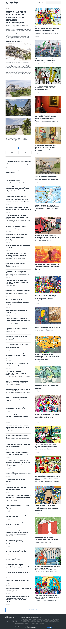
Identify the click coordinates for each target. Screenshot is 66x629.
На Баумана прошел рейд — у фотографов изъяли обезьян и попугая (18, 565)
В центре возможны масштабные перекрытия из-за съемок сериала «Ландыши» (16, 355)
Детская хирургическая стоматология (17, 472)
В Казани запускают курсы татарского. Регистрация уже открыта (18, 573)
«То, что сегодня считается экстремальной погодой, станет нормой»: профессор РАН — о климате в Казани (17, 302)
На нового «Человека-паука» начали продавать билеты (17, 436)
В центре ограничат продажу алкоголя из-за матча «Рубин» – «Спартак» (18, 407)
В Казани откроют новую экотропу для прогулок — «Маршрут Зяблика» (18, 550)
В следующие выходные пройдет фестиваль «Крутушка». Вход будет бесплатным (17, 282)
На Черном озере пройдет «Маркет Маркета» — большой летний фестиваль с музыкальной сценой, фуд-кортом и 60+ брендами (18, 463)
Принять (49, 627)
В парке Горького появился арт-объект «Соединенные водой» (18, 445)
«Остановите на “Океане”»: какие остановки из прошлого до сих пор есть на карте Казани (47, 237)
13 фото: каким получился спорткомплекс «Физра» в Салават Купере (16, 541)
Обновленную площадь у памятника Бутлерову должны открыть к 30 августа (18, 453)
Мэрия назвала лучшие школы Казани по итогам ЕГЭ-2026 (18, 389)
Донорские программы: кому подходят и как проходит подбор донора (18, 290)
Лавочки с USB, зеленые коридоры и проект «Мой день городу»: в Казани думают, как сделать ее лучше (18, 320)
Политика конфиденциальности (34, 617)
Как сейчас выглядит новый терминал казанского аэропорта (18, 523)
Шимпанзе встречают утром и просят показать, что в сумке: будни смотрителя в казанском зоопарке (47, 327)
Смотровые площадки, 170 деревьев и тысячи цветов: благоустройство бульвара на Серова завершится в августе (17, 599)
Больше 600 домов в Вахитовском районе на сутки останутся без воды (17, 531)
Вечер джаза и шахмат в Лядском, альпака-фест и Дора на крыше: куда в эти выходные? (45, 87)
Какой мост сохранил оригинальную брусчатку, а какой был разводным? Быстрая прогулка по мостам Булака (46, 177)
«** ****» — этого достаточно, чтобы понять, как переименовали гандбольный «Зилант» (17, 346)
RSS (26, 617)
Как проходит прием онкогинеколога (17, 558)
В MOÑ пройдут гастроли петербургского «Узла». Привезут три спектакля (16, 373)
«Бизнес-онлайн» (9, 31)
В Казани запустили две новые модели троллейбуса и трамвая (18, 179)
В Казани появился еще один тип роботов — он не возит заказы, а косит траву (17, 217)
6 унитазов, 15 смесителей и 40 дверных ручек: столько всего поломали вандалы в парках (18, 506)
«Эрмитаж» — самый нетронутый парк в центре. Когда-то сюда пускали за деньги (47, 386)
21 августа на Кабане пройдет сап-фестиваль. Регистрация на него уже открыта (17, 416)
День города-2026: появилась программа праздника (15, 264)
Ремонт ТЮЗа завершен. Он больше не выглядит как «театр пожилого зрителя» (17, 398)
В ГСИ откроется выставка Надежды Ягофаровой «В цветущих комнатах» (17, 364)
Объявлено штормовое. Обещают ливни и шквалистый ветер (18, 589)
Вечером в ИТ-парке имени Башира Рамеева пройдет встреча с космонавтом (18, 208)
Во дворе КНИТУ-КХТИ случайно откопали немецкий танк (16, 227)
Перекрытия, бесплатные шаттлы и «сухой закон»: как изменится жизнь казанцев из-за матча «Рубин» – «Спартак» (17, 237)
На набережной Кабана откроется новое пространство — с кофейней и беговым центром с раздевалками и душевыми (18, 497)
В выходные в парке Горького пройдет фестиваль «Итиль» (18, 515)
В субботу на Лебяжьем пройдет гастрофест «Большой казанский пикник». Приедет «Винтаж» (16, 255)
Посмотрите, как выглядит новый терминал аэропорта (16, 337)
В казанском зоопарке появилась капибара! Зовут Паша (16, 488)
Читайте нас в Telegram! (25, 148)
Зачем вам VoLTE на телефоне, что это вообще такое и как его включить (17, 381)
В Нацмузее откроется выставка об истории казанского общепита (16, 272)
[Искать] (47, 2)
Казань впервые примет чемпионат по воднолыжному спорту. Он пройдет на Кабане (18, 427)
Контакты (23, 617)
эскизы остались (14, 142)
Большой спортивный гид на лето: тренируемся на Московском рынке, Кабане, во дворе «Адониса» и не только (47, 446)
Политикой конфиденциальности (37, 624)
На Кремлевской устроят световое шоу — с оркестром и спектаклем (18, 162)
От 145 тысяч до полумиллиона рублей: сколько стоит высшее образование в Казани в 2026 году (47, 568)
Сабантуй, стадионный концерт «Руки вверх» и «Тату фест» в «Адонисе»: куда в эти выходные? (47, 597)
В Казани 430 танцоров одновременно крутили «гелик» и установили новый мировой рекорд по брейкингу (18, 188)
